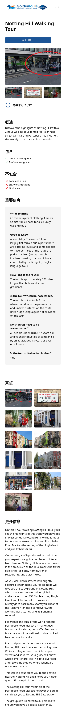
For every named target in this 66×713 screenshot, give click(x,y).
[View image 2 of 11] (33, 92)
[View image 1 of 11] (13, 92)
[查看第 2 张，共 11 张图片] (47, 398)
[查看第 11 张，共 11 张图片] (18, 502)
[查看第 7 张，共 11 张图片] (18, 460)
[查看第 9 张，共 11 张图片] (18, 481)
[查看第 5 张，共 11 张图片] (18, 440)
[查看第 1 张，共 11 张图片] (18, 398)
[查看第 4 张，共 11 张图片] (47, 419)
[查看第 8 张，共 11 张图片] (47, 460)
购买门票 (26, 39)
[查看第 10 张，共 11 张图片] (47, 481)
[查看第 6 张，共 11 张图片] (47, 440)
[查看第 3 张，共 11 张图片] (18, 419)
